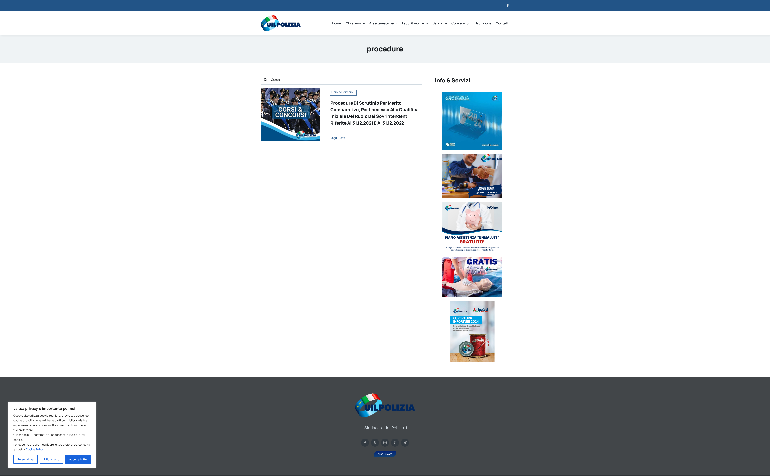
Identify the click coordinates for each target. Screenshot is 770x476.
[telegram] (405, 443)
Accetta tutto (78, 459)
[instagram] (385, 443)
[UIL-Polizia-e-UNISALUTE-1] (472, 203)
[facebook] (507, 5)
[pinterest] (395, 443)
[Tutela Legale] (472, 155)
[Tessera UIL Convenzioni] (472, 93)
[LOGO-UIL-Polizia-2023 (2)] (281, 17)
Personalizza (25, 459)
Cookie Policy (34, 449)
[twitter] (375, 443)
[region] (52, 435)
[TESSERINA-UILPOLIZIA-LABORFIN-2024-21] (472, 303)
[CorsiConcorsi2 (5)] (290, 89)
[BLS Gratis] (472, 259)
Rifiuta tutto (51, 459)
